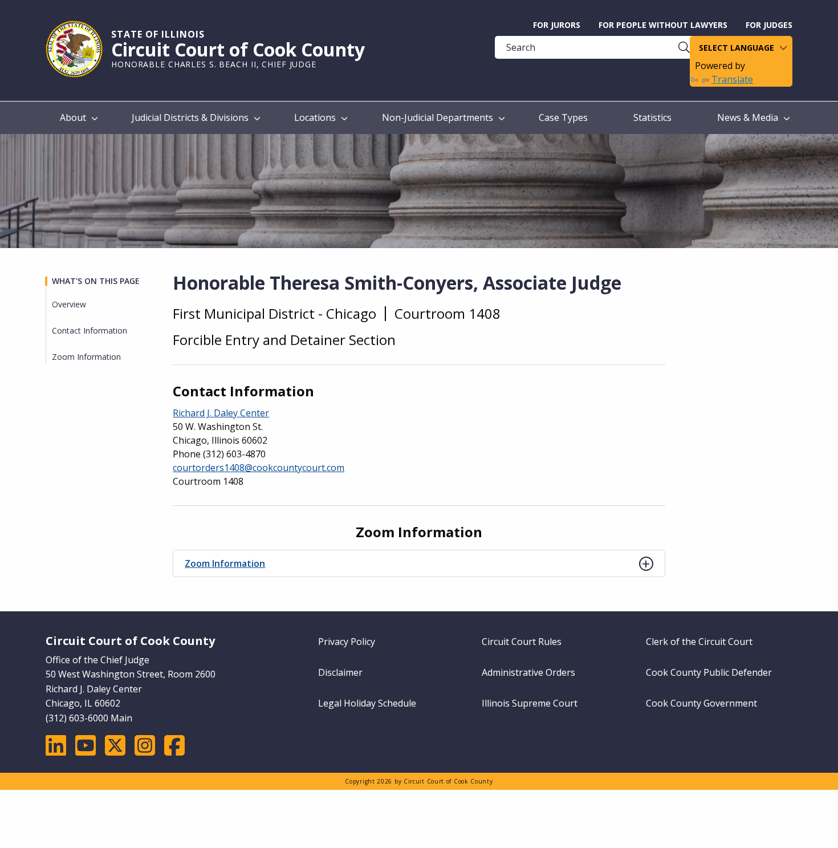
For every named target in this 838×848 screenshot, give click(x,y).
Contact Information (89, 330)
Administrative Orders (528, 672)
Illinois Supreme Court (529, 703)
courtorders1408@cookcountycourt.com (258, 467)
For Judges (769, 24)
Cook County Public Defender (709, 672)
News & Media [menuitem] (747, 117)
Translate (732, 79)
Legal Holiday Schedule (367, 703)
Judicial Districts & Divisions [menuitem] (190, 117)
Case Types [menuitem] (563, 117)
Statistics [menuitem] (652, 117)
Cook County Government (701, 703)
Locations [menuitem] (315, 117)
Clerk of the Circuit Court (699, 641)
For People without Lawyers (663, 24)
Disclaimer (340, 672)
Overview (69, 304)
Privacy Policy (346, 641)
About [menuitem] (73, 117)
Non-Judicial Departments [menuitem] (437, 117)
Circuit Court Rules (522, 641)
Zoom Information (225, 563)
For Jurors (556, 24)
